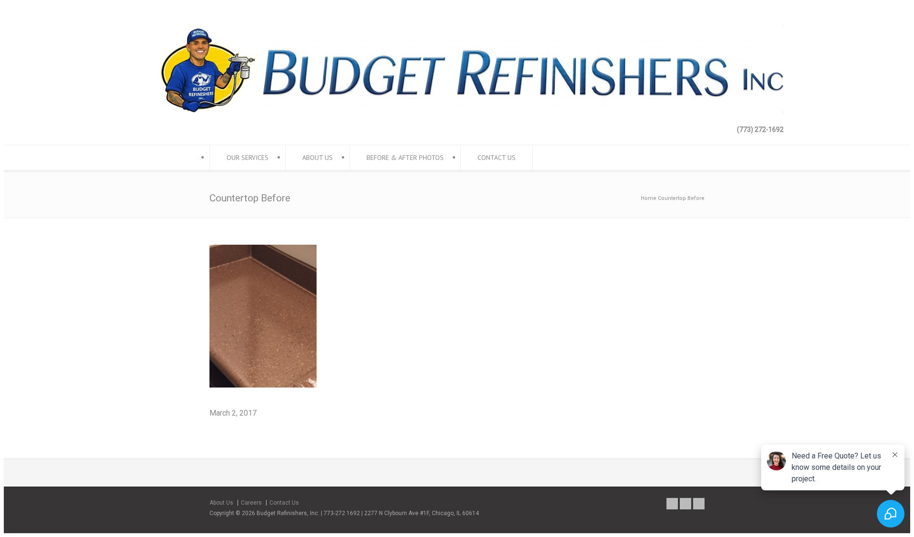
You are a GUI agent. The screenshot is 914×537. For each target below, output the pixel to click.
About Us (221, 502)
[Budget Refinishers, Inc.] (457, 109)
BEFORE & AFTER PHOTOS (405, 157)
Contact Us (284, 502)
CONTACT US (496, 157)
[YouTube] (699, 503)
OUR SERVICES (247, 157)
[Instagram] (685, 503)
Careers (251, 502)
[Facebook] (672, 503)
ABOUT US (317, 157)
